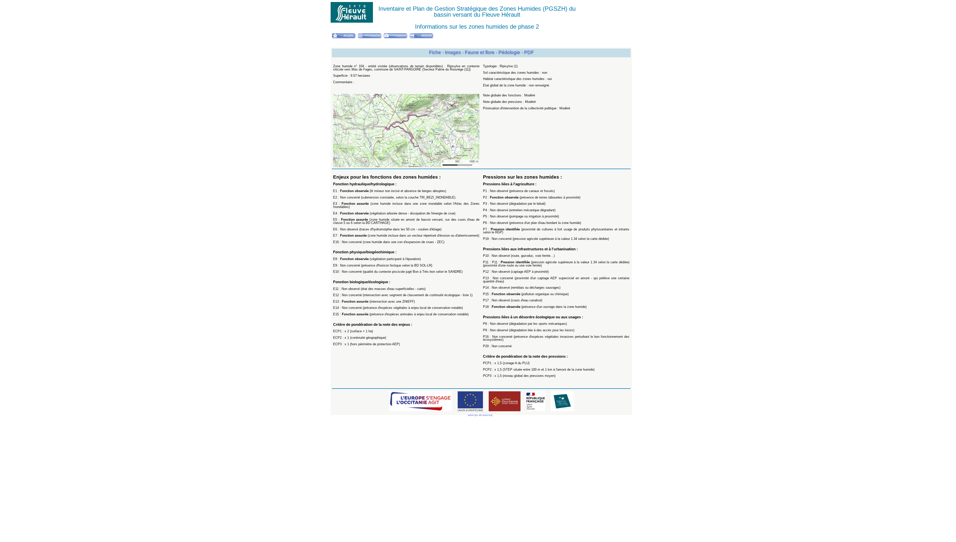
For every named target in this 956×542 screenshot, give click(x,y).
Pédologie (509, 52)
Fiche (435, 52)
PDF (529, 52)
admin (471, 415)
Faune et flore (480, 52)
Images (453, 52)
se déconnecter (483, 415)
